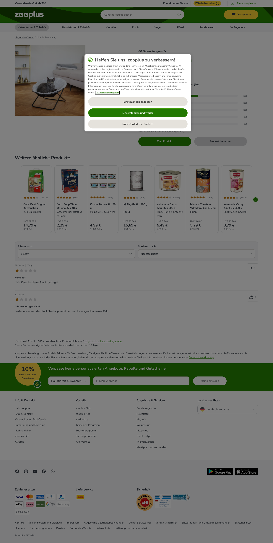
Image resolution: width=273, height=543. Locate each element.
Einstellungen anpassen (138, 102)
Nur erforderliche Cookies (137, 124)
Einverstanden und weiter (137, 113)
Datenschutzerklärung (107, 92)
